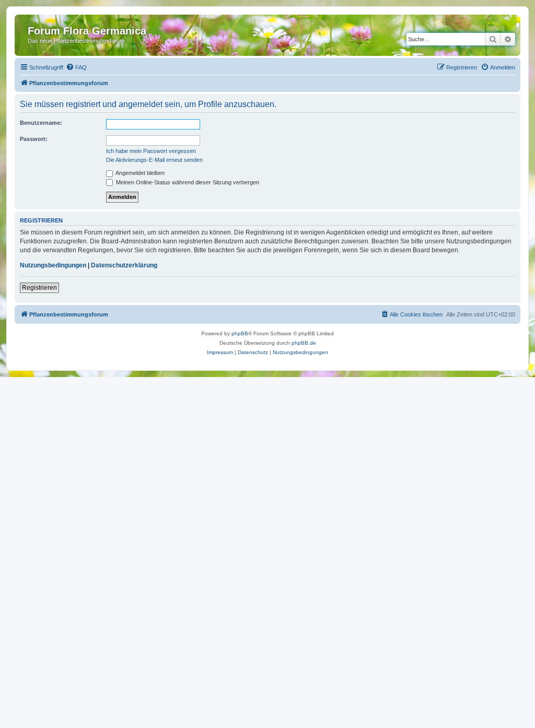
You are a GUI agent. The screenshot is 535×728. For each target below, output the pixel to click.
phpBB (239, 333)
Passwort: (34, 139)
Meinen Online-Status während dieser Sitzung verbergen (186, 182)
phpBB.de (304, 343)
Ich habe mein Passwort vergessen (151, 151)
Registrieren (39, 287)
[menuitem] (76, 67)
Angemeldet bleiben (139, 173)
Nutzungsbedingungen (53, 265)
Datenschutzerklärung (124, 265)
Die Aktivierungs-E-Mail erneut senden (154, 160)
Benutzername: (41, 123)
